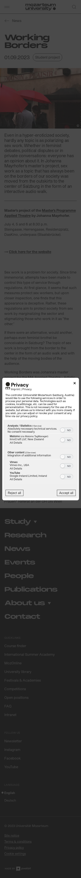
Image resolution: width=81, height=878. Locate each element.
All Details (16, 442)
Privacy (27, 389)
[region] (40, 453)
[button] (62, 430)
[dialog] (40, 439)
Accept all (66, 493)
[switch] (66, 429)
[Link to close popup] (74, 384)
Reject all (14, 493)
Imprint (15, 389)
